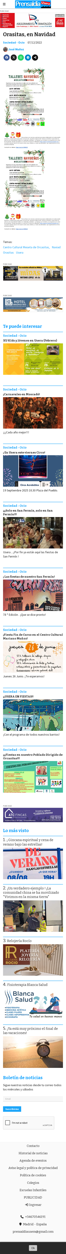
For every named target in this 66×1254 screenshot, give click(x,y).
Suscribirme (12, 1109)
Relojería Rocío (19, 941)
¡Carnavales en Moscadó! (21, 394)
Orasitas (8, 252)
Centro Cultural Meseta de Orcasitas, (26, 247)
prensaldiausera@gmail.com (33, 1232)
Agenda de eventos (33, 1160)
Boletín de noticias (22, 1078)
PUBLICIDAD (33, 1197)
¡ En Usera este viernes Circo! (24, 452)
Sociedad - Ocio (14, 42)
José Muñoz (16, 49)
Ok (33, 1248)
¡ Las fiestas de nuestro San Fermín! (29, 577)
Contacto (33, 1146)
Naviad (56, 247)
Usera (19, 252)
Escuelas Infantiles (33, 1190)
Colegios (33, 1183)
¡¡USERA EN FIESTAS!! (18, 696)
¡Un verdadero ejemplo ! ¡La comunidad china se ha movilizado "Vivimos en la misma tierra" (31, 892)
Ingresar (34, 1205)
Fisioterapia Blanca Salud (27, 985)
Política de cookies (33, 1175)
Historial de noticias (33, 1153)
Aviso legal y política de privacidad (33, 1168)
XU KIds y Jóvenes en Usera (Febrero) (30, 340)
